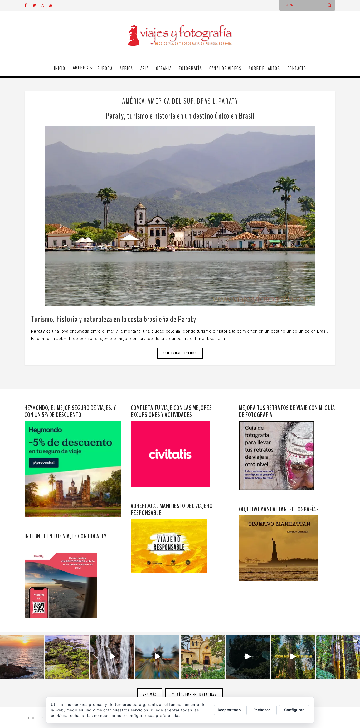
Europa (105, 68)
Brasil (206, 101)
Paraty (228, 101)
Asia (144, 68)
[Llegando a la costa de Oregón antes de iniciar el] (248, 657)
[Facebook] (28, 5)
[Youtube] (53, 5)
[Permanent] (180, 216)
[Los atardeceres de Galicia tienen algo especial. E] (22, 657)
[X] (37, 5)
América (81, 67)
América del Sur (170, 101)
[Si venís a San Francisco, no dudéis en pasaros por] (157, 657)
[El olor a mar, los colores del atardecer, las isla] (67, 657)
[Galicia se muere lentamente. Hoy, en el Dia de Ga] (112, 657)
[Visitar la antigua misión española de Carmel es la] (203, 657)
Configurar (294, 709)
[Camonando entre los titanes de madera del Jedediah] (293, 657)
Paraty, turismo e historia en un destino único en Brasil (180, 115)
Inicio (59, 68)
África (126, 68)
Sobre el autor (264, 68)
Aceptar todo (229, 709)
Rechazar (261, 709)
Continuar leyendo (180, 353)
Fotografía (190, 68)
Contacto (297, 68)
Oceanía (164, 68)
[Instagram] (45, 5)
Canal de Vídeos (225, 68)
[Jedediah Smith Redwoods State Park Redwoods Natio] (338, 657)
